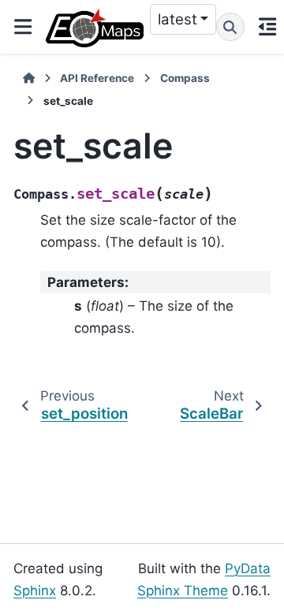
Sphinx (34, 590)
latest (177, 19)
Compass (185, 78)
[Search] (230, 27)
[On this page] (267, 27)
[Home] (29, 78)
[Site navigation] (22, 27)
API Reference (97, 78)
